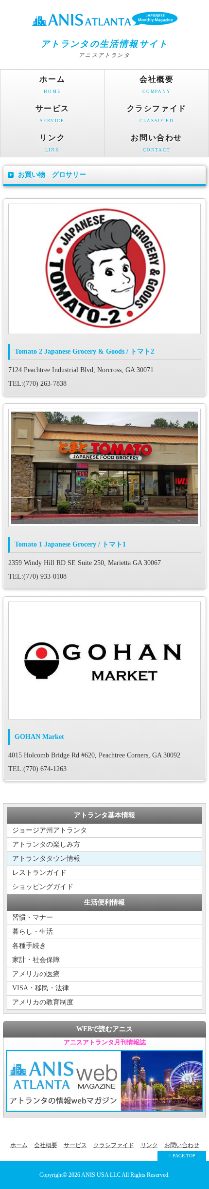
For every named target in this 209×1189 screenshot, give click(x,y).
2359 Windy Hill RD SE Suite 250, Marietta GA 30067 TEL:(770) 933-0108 (84, 560)
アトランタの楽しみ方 (46, 844)
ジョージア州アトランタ (49, 830)
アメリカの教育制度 (42, 1002)
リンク (52, 142)
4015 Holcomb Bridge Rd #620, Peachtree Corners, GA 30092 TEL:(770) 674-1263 (94, 753)
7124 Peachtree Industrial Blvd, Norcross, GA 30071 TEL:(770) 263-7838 (81, 367)
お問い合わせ (156, 142)
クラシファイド (157, 113)
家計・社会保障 (36, 959)
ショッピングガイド (42, 886)
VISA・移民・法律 (40, 988)
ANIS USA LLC (101, 1175)
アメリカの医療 (36, 974)
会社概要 (156, 84)
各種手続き (29, 945)
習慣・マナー (32, 917)
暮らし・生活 (32, 931)
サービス (52, 113)
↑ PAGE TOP (182, 1155)
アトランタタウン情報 (46, 858)
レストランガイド (39, 872)
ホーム (52, 84)
